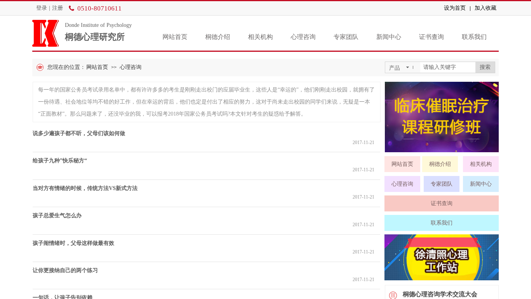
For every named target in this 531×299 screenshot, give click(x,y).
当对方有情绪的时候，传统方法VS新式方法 (85, 188)
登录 (41, 8)
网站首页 (174, 36)
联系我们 (474, 36)
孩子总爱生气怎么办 (57, 215)
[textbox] (447, 67)
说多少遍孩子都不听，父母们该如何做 (79, 133)
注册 (57, 8)
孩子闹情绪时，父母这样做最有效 (73, 243)
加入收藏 (485, 8)
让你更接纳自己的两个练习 (65, 270)
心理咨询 (303, 36)
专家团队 (346, 36)
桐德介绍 (217, 36)
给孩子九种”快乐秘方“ (60, 161)
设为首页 (455, 8)
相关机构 (260, 36)
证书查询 (431, 36)
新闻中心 (388, 36)
